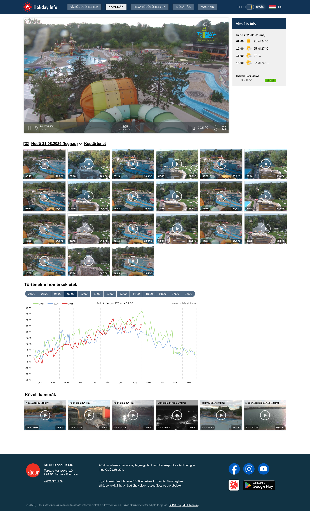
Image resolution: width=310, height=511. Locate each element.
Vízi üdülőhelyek (84, 6)
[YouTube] (263, 469)
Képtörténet (95, 143)
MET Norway (190, 505)
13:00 (123, 293)
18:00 (188, 293)
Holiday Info (36, 4)
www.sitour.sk (53, 481)
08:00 (57, 293)
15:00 (149, 293)
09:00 (70, 293)
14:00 (136, 293)
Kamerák (116, 6)
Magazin (207, 6)
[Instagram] (249, 469)
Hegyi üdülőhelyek (150, 6)
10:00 (84, 293)
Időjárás (183, 6)
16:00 (162, 293)
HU (280, 7)
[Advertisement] (259, 110)
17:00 (175, 293)
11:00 (96, 293)
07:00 (44, 293)
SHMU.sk (175, 505)
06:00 (31, 293)
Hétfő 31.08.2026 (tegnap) (54, 143)
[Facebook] (234, 469)
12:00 (110, 293)
